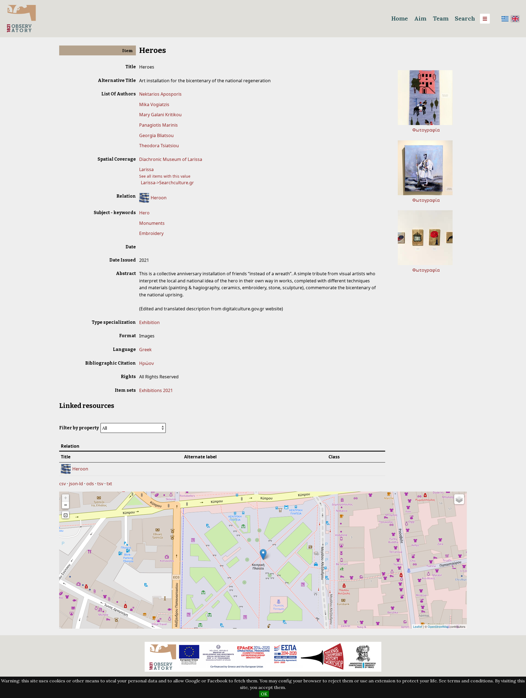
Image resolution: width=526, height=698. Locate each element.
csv (62, 484)
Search (465, 18)
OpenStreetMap (438, 626)
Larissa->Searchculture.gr (167, 183)
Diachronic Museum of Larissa (170, 159)
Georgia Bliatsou (156, 135)
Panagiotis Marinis (158, 125)
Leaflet (417, 626)
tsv (100, 484)
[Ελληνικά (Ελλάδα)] (505, 18)
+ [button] (65, 498)
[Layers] (459, 499)
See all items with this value (164, 176)
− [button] (65, 505)
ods (90, 484)
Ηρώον (146, 363)
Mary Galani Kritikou (160, 115)
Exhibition (149, 322)
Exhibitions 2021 (156, 390)
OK (264, 694)
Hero (144, 213)
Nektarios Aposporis (160, 94)
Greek (145, 350)
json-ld (76, 484)
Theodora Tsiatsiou (159, 146)
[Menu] (485, 19)
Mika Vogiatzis (154, 104)
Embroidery (151, 233)
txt (109, 484)
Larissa (146, 169)
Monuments (152, 223)
